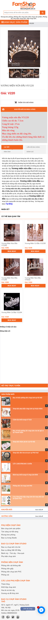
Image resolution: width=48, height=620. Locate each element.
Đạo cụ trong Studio (9, 538)
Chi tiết (6, 147)
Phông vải (5, 575)
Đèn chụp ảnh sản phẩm (10, 528)
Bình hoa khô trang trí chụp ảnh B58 (25, 475)
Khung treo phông (8, 535)
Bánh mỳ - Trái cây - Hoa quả (12, 553)
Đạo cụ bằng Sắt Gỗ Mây (11, 550)
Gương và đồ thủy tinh (10, 593)
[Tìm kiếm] (42, 13)
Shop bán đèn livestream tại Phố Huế (26, 453)
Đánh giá (30, 151)
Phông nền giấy (7, 569)
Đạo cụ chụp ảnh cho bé (10, 547)
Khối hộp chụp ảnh (8, 587)
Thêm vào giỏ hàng (25, 102)
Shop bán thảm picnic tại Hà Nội (24, 442)
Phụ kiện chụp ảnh (8, 556)
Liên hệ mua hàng (33, 147)
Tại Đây (9, 204)
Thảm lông (5, 584)
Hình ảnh (7, 151)
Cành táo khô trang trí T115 (22, 420)
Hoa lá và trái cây (8, 590)
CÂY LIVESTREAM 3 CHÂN (22, 464)
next (43, 269)
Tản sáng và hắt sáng (9, 532)
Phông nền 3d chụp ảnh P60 (22, 486)
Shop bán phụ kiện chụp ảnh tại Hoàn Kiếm (28, 409)
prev (4, 269)
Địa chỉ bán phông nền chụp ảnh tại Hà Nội (27, 398)
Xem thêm (38, 509)
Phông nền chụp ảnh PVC (11, 572)
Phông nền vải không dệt (11, 565)
